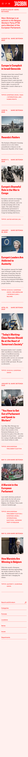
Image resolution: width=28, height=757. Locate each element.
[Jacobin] (20, 3)
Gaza (21, 95)
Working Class (13, 294)
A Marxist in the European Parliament (9, 488)
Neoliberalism (17, 292)
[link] (9, 4)
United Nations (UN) (14, 219)
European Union (13, 95)
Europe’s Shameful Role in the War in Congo (11, 190)
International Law (14, 97)
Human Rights (12, 99)
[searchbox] (14, 602)
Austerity (10, 584)
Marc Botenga (17, 38)
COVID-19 (10, 290)
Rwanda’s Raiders (10, 137)
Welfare (10, 296)
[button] (3, 4)
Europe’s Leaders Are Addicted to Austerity (12, 260)
